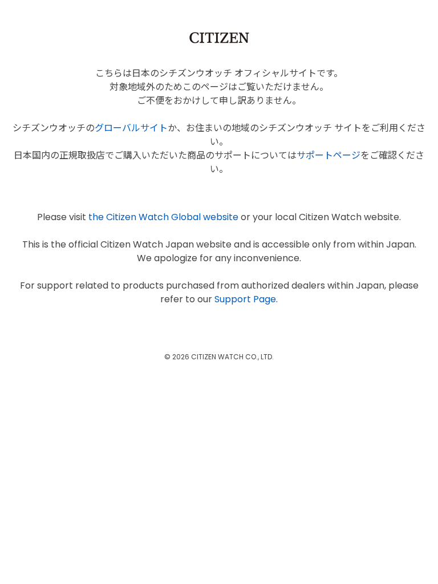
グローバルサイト (131, 128)
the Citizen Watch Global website (163, 217)
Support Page (245, 299)
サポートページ (328, 155)
